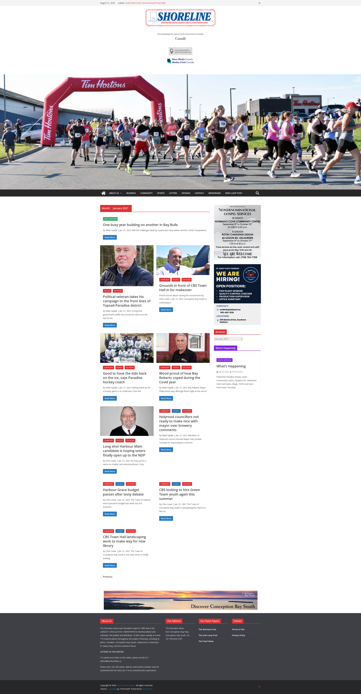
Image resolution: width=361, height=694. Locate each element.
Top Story (118, 291)
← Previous (106, 576)
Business (131, 193)
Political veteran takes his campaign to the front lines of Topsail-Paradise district (126, 301)
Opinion (186, 193)
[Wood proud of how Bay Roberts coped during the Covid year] (183, 348)
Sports (161, 193)
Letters (173, 193)
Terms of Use (238, 629)
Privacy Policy (238, 635)
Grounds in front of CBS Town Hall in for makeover (183, 287)
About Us (114, 193)
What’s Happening (231, 366)
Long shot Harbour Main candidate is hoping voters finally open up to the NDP (124, 450)
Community (146, 193)
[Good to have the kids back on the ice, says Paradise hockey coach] (127, 348)
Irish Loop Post (233, 193)
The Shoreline (237, 372)
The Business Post (207, 629)
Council (176, 411)
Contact (199, 193)
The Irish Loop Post (208, 635)
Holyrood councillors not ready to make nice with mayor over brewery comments (179, 423)
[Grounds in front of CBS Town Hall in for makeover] (183, 260)
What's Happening (224, 360)
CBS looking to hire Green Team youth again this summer (179, 494)
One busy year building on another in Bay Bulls (140, 224)
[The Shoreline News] (180, 76)
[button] (120, 193)
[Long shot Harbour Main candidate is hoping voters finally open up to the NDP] (127, 421)
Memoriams (214, 193)
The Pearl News (206, 641)
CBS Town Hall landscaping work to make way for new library (124, 541)
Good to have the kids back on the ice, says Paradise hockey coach (125, 377)
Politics (107, 291)
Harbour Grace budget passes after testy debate (123, 491)
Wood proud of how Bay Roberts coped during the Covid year (179, 377)
